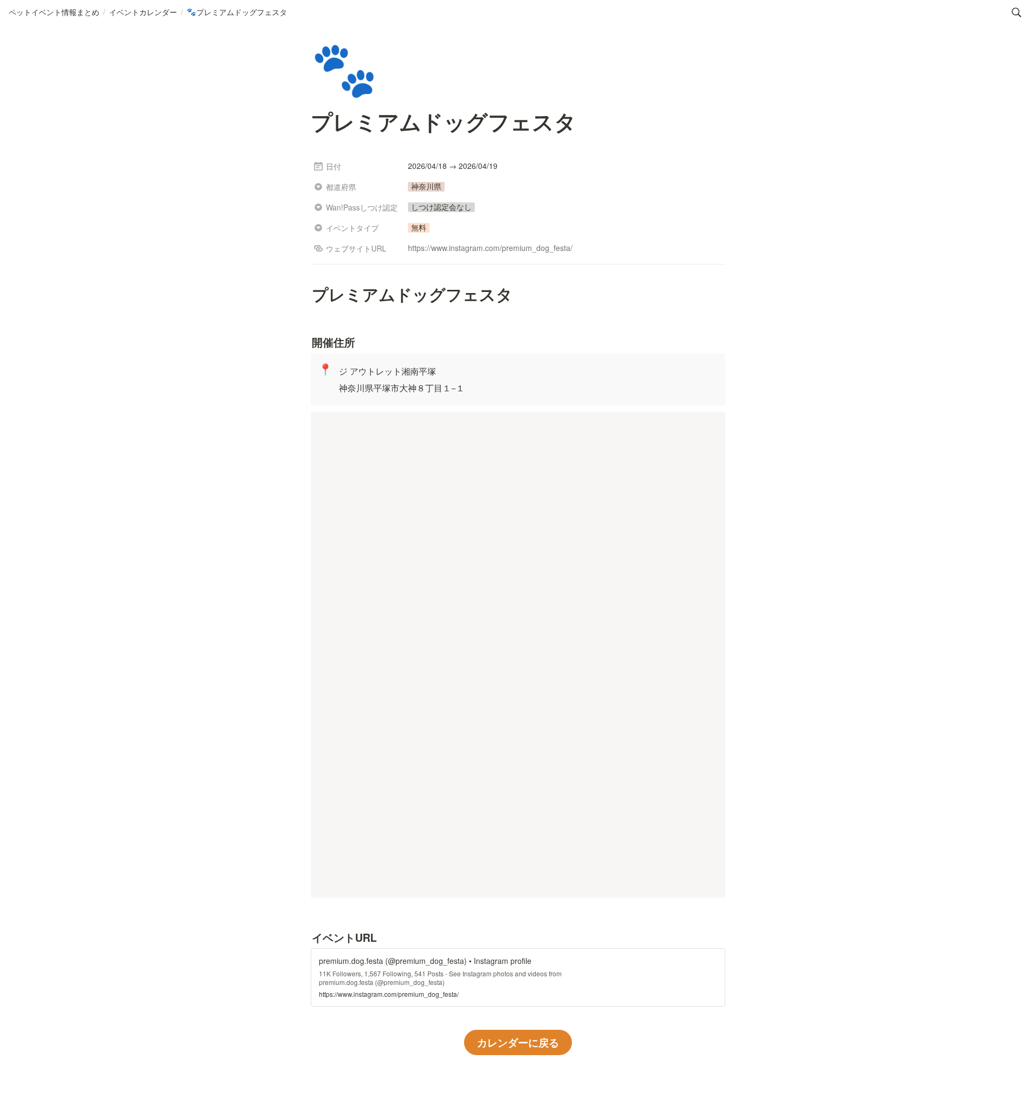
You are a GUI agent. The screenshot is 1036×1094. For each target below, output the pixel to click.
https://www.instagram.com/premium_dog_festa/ (490, 247)
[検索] (1016, 12)
